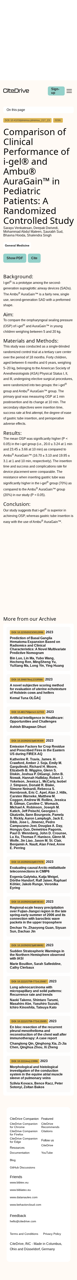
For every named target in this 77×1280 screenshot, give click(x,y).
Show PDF (15, 258)
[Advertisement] (38, 40)
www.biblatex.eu (20, 1189)
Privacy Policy (52, 1233)
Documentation (20, 1152)
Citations (47, 1131)
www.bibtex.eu (19, 1182)
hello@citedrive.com (23, 1221)
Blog (13, 1160)
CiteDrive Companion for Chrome (24, 1125)
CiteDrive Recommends (50, 1125)
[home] (16, 91)
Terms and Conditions (24, 1233)
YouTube (47, 1152)
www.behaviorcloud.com (25, 1204)
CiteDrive (47, 1145)
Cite (34, 258)
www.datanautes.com (24, 1197)
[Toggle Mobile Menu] (69, 91)
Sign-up (55, 90)
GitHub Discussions (22, 1167)
